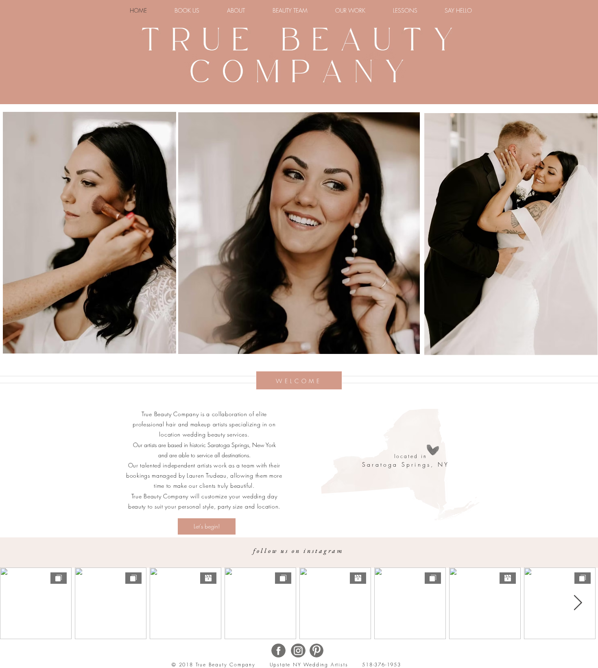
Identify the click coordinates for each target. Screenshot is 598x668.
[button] (350, 10)
